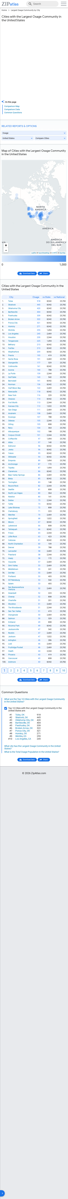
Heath (10, 651)
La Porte (11, 373)
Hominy (11, 326)
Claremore (12, 471)
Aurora (11, 370)
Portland (12, 576)
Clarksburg (13, 511)
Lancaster (12, 551)
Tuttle (10, 504)
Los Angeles (13, 334)
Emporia (11, 460)
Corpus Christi (14, 435)
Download (60, 157)
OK (23, 714)
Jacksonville (13, 629)
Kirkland (11, 622)
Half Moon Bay (14, 388)
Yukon (11, 453)
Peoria (11, 355)
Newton (11, 497)
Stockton (12, 604)
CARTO (54, 253)
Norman (11, 384)
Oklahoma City (14, 308)
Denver (11, 547)
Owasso (11, 399)
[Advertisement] (34, 63)
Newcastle (12, 392)
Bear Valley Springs (16, 475)
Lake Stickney (14, 507)
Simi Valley (13, 565)
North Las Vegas (15, 493)
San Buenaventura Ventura (16, 588)
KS (25, 736)
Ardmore (12, 662)
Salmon (11, 618)
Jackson (11, 636)
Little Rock (12, 536)
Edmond (11, 446)
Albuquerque (13, 431)
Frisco (10, 533)
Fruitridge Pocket (15, 647)
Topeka (11, 468)
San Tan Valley (14, 611)
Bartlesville (12, 312)
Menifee (11, 515)
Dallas (11, 500)
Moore (11, 522)
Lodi (10, 644)
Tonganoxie (13, 341)
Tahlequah (12, 529)
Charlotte (12, 600)
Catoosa (11, 540)
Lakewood (12, 526)
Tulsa (10, 301)
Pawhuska (12, 316)
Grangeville (13, 363)
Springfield (12, 518)
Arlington (12, 640)
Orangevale (13, 615)
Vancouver (12, 658)
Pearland (12, 555)
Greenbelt (12, 593)
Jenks (10, 450)
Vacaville (12, 562)
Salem (11, 584)
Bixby (10, 479)
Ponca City (13, 323)
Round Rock (13, 486)
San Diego (12, 410)
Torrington (12, 482)
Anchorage (13, 464)
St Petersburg (14, 580)
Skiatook (12, 305)
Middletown (13, 569)
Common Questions (13, 112)
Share (45, 273)
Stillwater (12, 457)
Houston (12, 337)
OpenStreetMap (43, 253)
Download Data (29, 273)
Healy (10, 558)
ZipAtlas (62, 253)
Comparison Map (11, 106)
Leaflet (33, 253)
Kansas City (13, 406)
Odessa (11, 421)
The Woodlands (15, 608)
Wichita (11, 330)
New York (12, 395)
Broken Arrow (14, 319)
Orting (10, 424)
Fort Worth (12, 402)
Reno (10, 428)
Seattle (11, 489)
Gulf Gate (12, 377)
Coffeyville (12, 439)
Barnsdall (12, 381)
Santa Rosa (13, 359)
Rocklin (11, 633)
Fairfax (11, 348)
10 (63, 670)
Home (4, 10)
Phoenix (11, 655)
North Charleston (15, 544)
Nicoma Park (13, 626)
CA (29, 739)
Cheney (11, 597)
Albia (10, 442)
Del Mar (11, 573)
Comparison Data (12, 109)
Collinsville (12, 366)
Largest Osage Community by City (25, 10)
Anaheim (12, 413)
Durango (12, 417)
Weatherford (13, 352)
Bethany (11, 344)
